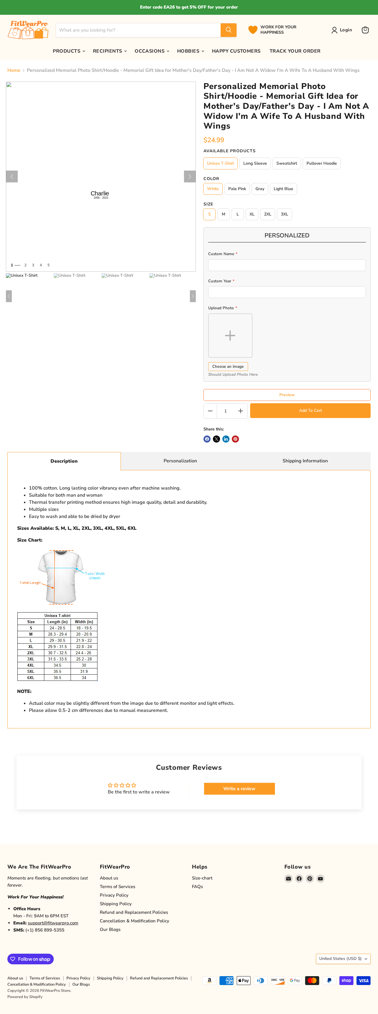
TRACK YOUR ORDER (295, 51)
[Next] (190, 176)
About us (109, 878)
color (211, 178)
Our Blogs (110, 929)
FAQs (197, 887)
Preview (287, 395)
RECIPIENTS (108, 51)
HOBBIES (189, 51)
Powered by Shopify (25, 997)
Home (13, 70)
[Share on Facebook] (207, 439)
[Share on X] (216, 439)
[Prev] (12, 176)
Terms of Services (117, 887)
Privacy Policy (114, 895)
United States (340, 958)
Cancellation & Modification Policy (134, 921)
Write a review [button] (239, 788)
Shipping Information (305, 461)
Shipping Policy (116, 904)
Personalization (180, 461)
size (208, 204)
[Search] (229, 30)
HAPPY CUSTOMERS (236, 51)
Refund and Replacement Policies (134, 912)
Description (64, 461)
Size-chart (202, 878)
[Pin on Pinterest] (235, 439)
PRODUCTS (67, 51)
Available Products (229, 151)
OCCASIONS (150, 51)
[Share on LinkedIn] (225, 439)
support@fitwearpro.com (53, 923)
